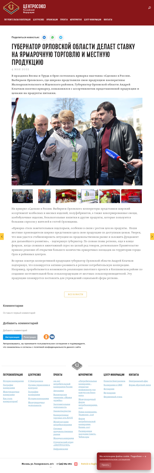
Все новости (75, 294)
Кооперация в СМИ (113, 385)
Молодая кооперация (63, 438)
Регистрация (30, 337)
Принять (105, 465)
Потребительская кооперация (17, 19)
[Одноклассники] (46, 336)
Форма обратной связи (140, 385)
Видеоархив (110, 393)
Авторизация (12, 337)
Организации (52, 19)
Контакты (108, 19)
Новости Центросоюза (114, 381)
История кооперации (13, 381)
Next (139, 142)
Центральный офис (138, 381)
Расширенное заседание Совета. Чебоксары (87, 434)
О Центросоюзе (35, 381)
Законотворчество (62, 411)
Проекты (64, 19)
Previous (15, 142)
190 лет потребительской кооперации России (63, 384)
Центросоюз (38, 19)
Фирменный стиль (113, 397)
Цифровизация (60, 449)
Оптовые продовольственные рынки (63, 431)
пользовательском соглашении (115, 459)
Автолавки (58, 391)
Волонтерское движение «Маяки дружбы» (62, 397)
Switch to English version (94, 464)
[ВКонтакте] (52, 336)
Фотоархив (109, 389)
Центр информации (92, 19)
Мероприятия (76, 19)
